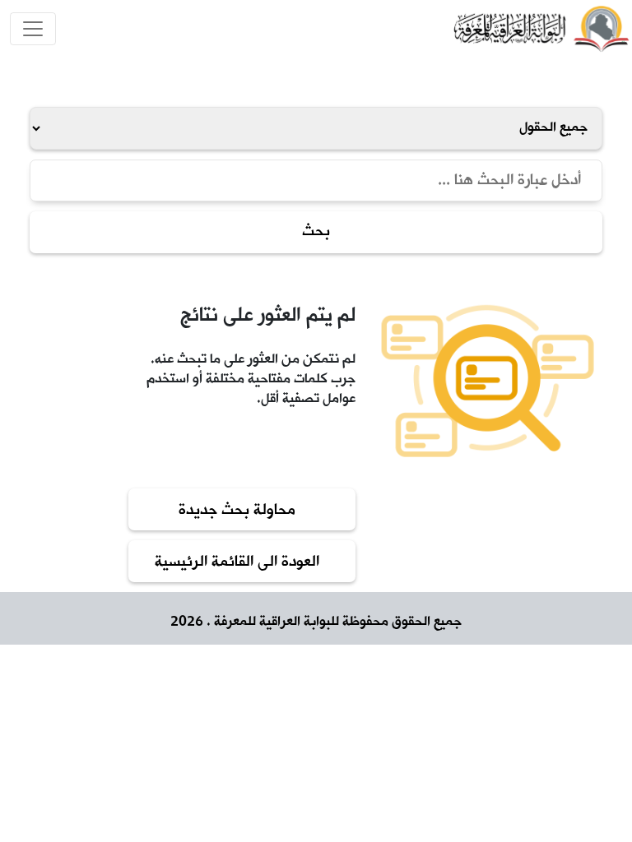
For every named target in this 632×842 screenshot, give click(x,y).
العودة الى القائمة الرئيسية (237, 562)
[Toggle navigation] (33, 28)
